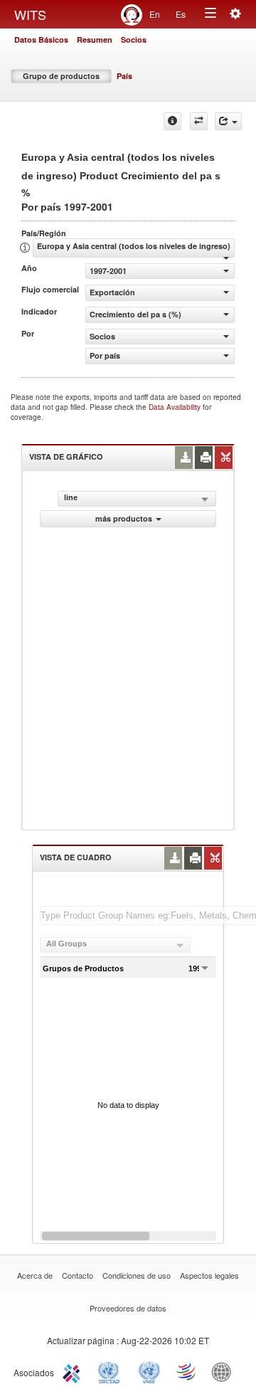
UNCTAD (111, 1371)
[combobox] (115, 945)
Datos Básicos (41, 39)
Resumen (94, 39)
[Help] (172, 121)
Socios (133, 39)
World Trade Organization (187, 1371)
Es (181, 14)
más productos (123, 518)
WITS (30, 14)
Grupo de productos (61, 75)
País (124, 75)
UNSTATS (149, 1371)
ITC (74, 1371)
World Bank (224, 1371)
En (154, 14)
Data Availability (176, 407)
